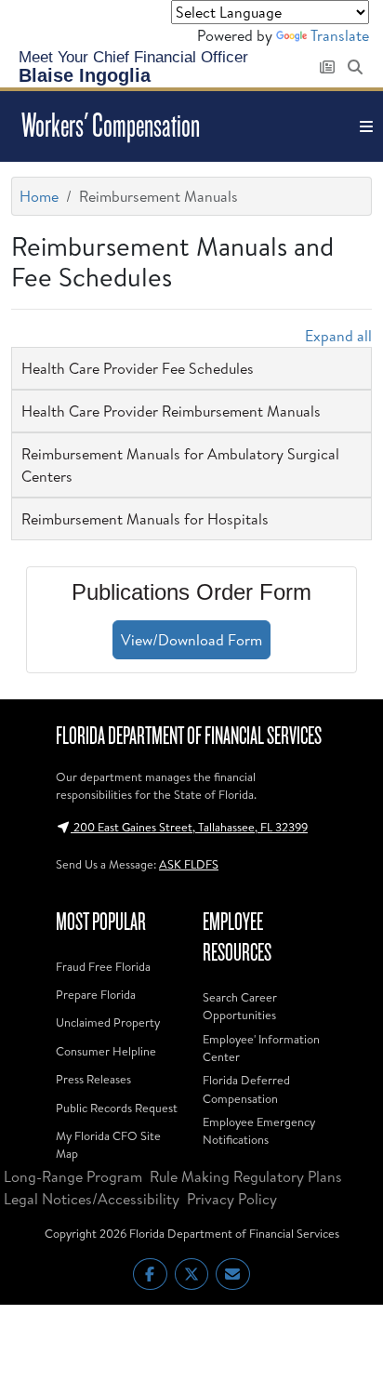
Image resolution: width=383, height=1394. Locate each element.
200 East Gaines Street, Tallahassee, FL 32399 (189, 826)
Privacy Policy (232, 1198)
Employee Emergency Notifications (259, 1130)
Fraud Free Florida (103, 966)
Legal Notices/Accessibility (91, 1198)
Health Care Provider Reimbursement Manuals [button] (171, 411)
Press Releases (93, 1078)
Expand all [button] (338, 335)
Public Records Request (117, 1107)
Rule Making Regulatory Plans (246, 1176)
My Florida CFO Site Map (108, 1144)
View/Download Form (191, 640)
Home (39, 196)
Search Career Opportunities (240, 1006)
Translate (339, 35)
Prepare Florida (96, 994)
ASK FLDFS (188, 864)
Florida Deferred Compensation (246, 1088)
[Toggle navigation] (366, 126)
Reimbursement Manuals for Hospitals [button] (145, 519)
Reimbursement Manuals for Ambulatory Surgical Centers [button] (180, 465)
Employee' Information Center (261, 1047)
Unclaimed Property (108, 1022)
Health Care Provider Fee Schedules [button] (137, 368)
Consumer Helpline (106, 1050)
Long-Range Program (73, 1176)
